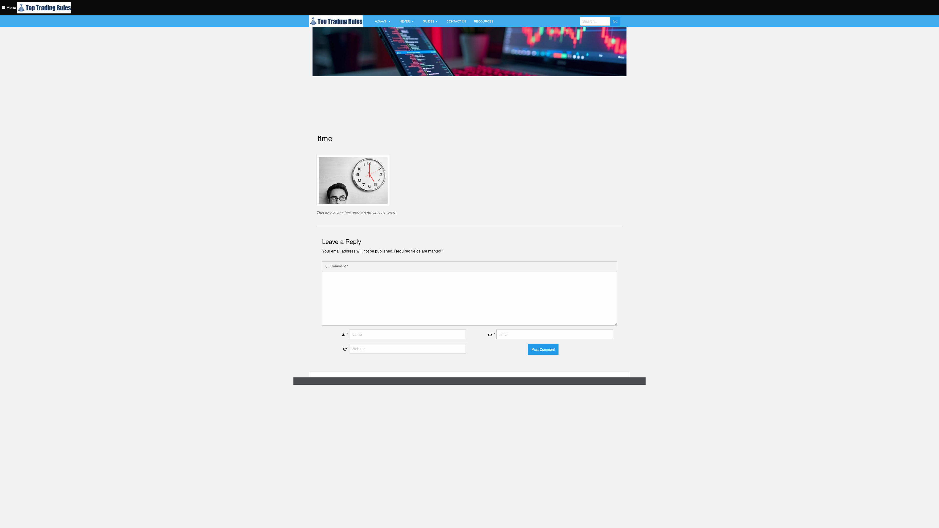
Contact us (456, 21)
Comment (339, 266)
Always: (381, 21)
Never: (405, 21)
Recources (483, 21)
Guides (428, 21)
